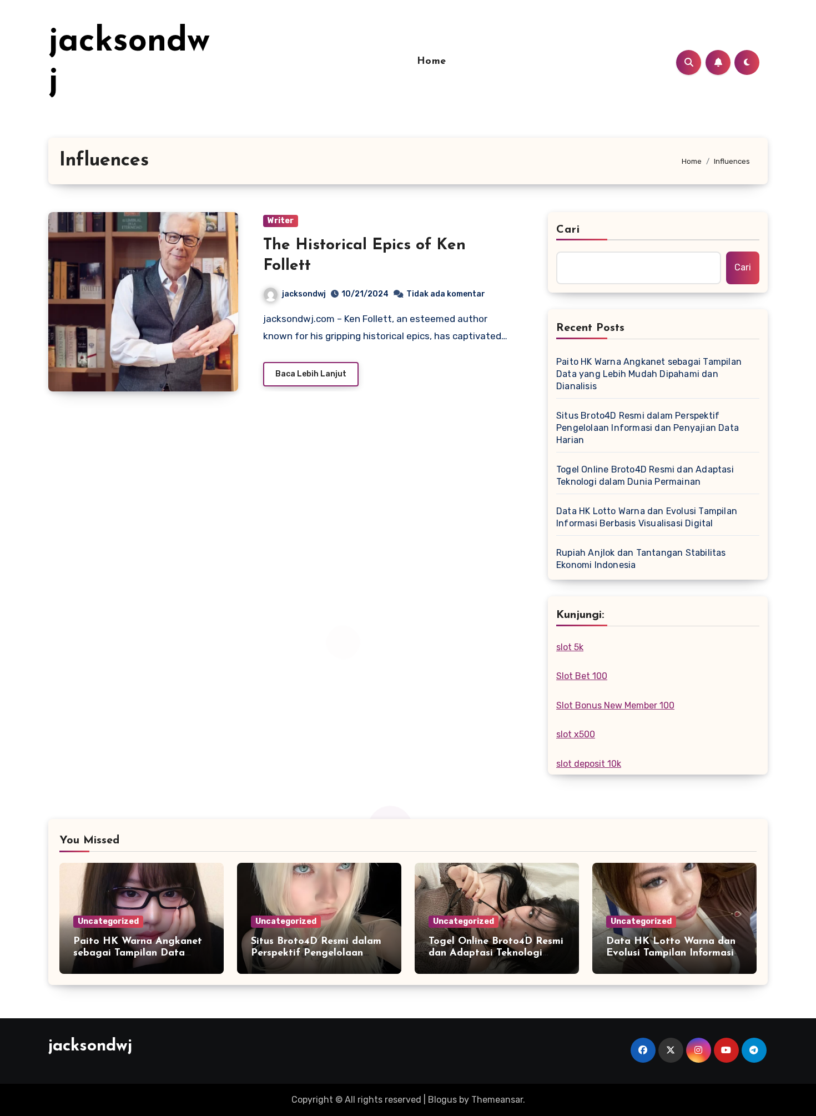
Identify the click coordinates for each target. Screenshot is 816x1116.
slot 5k (569, 647)
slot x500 (575, 734)
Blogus (442, 1099)
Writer (281, 220)
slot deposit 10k (588, 763)
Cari (568, 229)
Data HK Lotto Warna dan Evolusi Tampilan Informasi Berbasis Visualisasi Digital (646, 517)
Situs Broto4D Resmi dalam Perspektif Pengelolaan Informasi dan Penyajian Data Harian (647, 427)
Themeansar (497, 1099)
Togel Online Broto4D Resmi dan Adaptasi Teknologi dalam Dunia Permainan (645, 475)
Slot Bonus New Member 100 (615, 705)
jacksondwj (304, 294)
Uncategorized (108, 921)
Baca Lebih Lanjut (310, 374)
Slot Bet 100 (581, 676)
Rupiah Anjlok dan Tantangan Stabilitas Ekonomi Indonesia (641, 558)
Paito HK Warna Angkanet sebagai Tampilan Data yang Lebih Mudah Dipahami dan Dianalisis (649, 373)
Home (431, 62)
